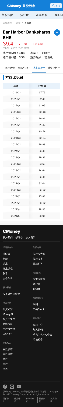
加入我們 (30, 237)
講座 (5, 263)
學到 (35, 304)
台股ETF (7, 359)
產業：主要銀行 (40, 53)
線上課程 (8, 268)
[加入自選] (57, 32)
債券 (5, 368)
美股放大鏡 (9, 328)
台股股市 (8, 349)
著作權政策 (30, 400)
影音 (5, 273)
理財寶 (6, 253)
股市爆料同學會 (11, 293)
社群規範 (42, 400)
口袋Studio (39, 309)
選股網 (36, 283)
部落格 (19, 237)
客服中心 (38, 324)
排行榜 (24, 15)
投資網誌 (8, 309)
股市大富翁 (39, 278)
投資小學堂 (9, 318)
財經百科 (8, 323)
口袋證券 (8, 333)
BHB (18, 23)
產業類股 (41, 15)
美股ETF (7, 363)
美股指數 (7, 15)
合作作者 (8, 278)
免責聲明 (53, 400)
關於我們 (8, 237)
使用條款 (17, 400)
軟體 (5, 258)
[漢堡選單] (3, 5)
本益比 (27, 23)
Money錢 (8, 314)
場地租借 (38, 339)
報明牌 (36, 288)
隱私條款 (6, 400)
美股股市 (7, 23)
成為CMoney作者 (42, 334)
